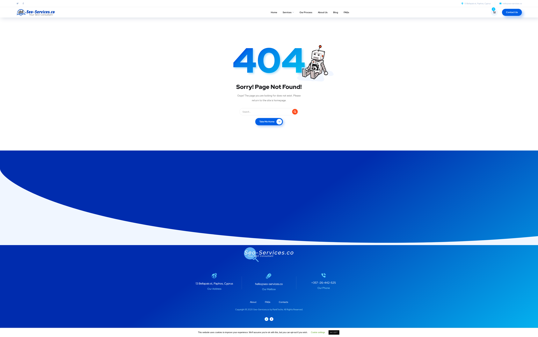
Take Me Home (266, 121)
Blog (335, 12)
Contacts (283, 302)
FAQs (346, 12)
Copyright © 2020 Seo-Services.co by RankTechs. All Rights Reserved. (269, 309)
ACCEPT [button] (334, 332)
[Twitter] (266, 319)
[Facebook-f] (271, 319)
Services (287, 12)
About (253, 302)
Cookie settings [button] (318, 332)
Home (274, 12)
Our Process (306, 12)
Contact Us (512, 12)
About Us (323, 12)
